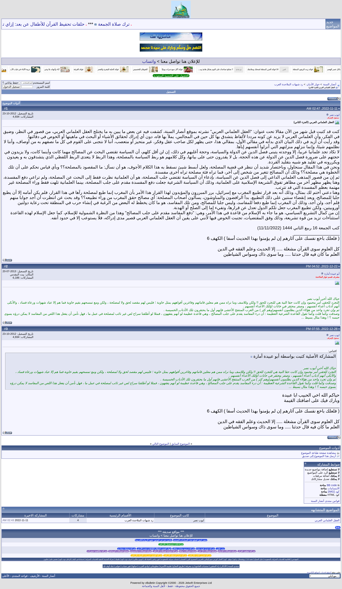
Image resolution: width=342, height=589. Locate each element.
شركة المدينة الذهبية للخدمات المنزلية (100, 559)
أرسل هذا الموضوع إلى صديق (319, 456)
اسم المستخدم (41, 82)
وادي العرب (144, 566)
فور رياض (156, 559)
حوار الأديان (313, 84)
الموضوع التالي (160, 443)
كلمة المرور (43, 86)
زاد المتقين (214, 566)
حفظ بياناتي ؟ (10, 82)
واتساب (149, 61)
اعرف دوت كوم (126, 559)
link (338, 527)
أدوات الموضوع (11, 103)
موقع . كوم (228, 559)
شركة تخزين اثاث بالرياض (199, 555)
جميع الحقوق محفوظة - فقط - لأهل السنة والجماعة (171, 586)
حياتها (134, 566)
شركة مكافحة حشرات (97, 551)
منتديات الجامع (201, 566)
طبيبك (117, 559)
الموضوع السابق (180, 443)
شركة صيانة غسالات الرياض (165, 551)
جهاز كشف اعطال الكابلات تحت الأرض (154, 549)
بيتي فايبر (220, 549)
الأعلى (5, 575)
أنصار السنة (329, 84)
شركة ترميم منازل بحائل (183, 549)
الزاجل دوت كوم (65, 559)
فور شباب (126, 566)
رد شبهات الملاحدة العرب (288, 84)
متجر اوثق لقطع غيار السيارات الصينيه (190, 540)
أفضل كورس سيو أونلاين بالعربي (210, 559)
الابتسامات (333, 488)
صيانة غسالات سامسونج (141, 551)
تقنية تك (250, 559)
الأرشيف (35, 575)
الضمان (183, 559)
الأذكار (224, 566)
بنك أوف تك (108, 566)
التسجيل (171, 91)
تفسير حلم (54, 559)
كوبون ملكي (138, 559)
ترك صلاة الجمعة (139, 24)
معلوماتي (154, 566)
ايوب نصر (334, 114)
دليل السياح (258, 559)
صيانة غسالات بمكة (188, 551)
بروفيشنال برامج (239, 559)
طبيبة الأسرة (165, 566)
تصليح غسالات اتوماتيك (118, 551)
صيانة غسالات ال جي (207, 551)
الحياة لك (147, 559)
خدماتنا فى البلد (78, 559)
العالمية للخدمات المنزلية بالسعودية (277, 559)
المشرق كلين (192, 559)
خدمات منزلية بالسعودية (170, 559)
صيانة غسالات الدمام (227, 551)
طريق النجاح (178, 566)
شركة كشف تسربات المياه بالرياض (147, 555)
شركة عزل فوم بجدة (205, 549)
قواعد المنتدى (20, 575)
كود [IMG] (333, 491)
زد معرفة (190, 566)
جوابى (117, 566)
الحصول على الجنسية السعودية (171, 75)
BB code (332, 485)
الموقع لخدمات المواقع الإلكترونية (319, 572)
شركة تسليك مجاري (126, 549)
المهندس (295, 559)
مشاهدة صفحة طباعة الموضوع (318, 452)
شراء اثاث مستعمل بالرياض (171, 544)
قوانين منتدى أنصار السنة (325, 500)
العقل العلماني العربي (327, 520)
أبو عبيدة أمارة (331, 273)
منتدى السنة (233, 566)
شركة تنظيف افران (246, 551)
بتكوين (46, 559)
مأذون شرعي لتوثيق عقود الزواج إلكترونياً (153, 540)
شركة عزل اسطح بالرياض (175, 555)
